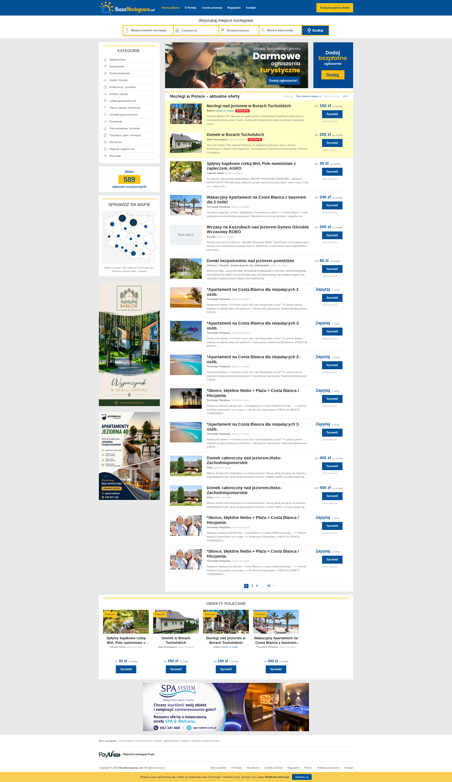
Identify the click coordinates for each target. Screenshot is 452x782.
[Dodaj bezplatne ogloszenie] (333, 65)
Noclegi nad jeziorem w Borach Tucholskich (249, 106)
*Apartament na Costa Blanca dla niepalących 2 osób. (253, 292)
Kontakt (251, 7)
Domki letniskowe (119, 73)
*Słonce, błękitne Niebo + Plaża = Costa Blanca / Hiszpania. (253, 393)
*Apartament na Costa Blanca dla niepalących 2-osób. (253, 325)
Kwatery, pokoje (118, 93)
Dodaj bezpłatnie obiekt (334, 7)
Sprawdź (332, 114)
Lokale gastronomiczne (122, 100)
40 (268, 585)
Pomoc (308, 767)
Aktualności (253, 767)
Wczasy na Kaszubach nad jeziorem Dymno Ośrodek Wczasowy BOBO (258, 229)
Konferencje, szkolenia (122, 87)
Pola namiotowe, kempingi (124, 128)
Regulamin (234, 7)
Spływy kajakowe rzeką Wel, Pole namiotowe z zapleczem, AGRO (251, 166)
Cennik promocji (212, 7)
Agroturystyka (117, 59)
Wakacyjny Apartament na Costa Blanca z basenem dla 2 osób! (256, 199)
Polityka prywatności (328, 767)
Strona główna (170, 7)
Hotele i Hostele (118, 80)
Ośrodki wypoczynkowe (123, 114)
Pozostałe (115, 155)
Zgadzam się (301, 777)
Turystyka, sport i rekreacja (125, 135)
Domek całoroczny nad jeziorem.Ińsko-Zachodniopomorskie (244, 460)
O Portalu (191, 7)
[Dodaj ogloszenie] (281, 77)
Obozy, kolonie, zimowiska (124, 107)
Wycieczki (115, 142)
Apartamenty (116, 66)
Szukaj (315, 30)
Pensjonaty (115, 121)
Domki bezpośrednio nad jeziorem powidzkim (250, 260)
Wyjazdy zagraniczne (121, 148)
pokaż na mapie (225, 110)
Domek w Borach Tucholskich (235, 134)
